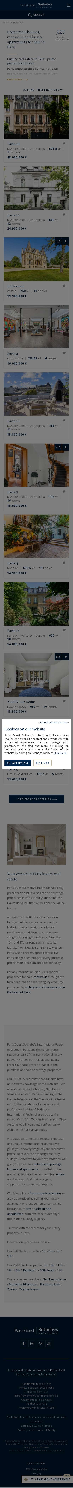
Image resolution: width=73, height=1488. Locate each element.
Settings (42, 762)
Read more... (61, 753)
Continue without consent (52, 722)
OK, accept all (18, 762)
